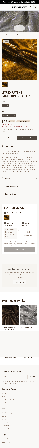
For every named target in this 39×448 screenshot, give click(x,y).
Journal (4, 419)
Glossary (4, 416)
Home (3, 35)
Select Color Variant (13, 213)
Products (8, 35)
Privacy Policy (6, 442)
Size (3, 111)
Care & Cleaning (7, 413)
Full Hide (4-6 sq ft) (9, 115)
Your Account (6, 403)
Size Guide (5, 422)
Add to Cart (29, 138)
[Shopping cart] (35, 7)
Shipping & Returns (8, 399)
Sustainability (6, 429)
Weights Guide (6, 425)
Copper (5, 105)
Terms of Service (7, 439)
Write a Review (19, 282)
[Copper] (4, 84)
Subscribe (32, 376)
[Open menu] (3, 7)
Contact (4, 393)
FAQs (3, 396)
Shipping (15, 129)
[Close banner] (36, 2)
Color (3, 101)
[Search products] (31, 7)
